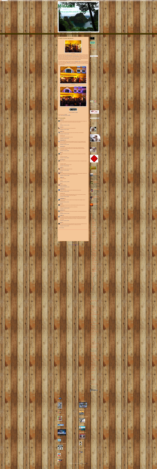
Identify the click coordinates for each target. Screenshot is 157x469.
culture (61, 115)
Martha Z (61, 131)
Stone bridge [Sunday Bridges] (94, 250)
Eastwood (64, 115)
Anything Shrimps (94, 255)
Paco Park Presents (76, 56)
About (63, 33)
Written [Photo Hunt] (94, 226)
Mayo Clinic (91, 376)
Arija (60, 172)
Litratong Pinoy (92, 328)
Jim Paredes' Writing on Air (94, 347)
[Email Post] (69, 114)
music (66, 115)
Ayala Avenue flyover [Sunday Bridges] (94, 237)
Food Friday (92, 321)
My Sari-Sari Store (92, 341)
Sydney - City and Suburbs (63, 185)
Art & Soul (91, 315)
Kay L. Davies (62, 159)
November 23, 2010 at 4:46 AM (64, 150)
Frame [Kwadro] (94, 267)
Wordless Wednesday (93, 325)
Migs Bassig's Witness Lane (94, 346)
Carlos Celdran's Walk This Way (94, 358)
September (93, 275)
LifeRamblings (62, 198)
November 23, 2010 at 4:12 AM (64, 133)
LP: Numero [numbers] (95, 174)
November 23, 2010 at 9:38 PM (64, 196)
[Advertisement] (73, 235)
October (93, 273)
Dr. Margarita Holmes (93, 355)
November (93, 220)
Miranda (66, 6)
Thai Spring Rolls (94, 228)
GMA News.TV (92, 373)
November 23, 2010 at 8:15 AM (64, 165)
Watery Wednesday (92, 320)
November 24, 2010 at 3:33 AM (64, 220)
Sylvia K (61, 119)
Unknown (61, 177)
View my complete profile (93, 49)
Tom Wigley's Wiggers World (94, 331)
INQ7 (91, 374)
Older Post (86, 242)
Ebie (60, 152)
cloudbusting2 (62, 188)
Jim (60, 183)
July (92, 277)
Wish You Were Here (93, 344)
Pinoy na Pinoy (92, 311)
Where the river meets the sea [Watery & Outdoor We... (94, 223)
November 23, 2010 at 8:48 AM (64, 170)
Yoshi (61, 203)
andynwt (81, 463)
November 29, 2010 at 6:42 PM (64, 225)
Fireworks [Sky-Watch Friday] (95, 182)
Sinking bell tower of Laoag (94, 272)
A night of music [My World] (65, 38)
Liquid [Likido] (94, 256)
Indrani (61, 167)
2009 (92, 287)
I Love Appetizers (94, 241)
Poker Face (68, 62)
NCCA (91, 371)
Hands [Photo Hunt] (96, 189)
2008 (92, 288)
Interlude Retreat (92, 364)
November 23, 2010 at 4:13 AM (64, 138)
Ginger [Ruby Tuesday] (93, 248)
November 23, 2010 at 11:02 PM (64, 208)
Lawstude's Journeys (93, 334)
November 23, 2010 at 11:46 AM (64, 175)
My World (69, 115)
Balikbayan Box (92, 368)
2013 (91, 214)
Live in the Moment (68, 33)
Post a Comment (61, 227)
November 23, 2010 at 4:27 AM (64, 144)
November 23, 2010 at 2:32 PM (64, 191)
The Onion (91, 377)
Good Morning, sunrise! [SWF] (94, 253)
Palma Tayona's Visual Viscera (94, 343)
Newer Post (60, 242)
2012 (91, 215)
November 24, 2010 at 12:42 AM (64, 213)
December (93, 219)
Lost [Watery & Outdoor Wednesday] (94, 258)
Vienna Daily (92, 338)
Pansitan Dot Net (92, 367)
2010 (91, 218)
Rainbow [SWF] (94, 227)
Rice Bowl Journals (92, 370)
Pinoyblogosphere (92, 379)
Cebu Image (91, 317)
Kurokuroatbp (92, 337)
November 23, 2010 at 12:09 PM (64, 181)
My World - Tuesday (75, 112)
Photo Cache (62, 146)
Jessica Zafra (92, 352)
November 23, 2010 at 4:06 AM (64, 129)
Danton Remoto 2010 (93, 308)
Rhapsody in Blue (77, 61)
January (93, 285)
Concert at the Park (69, 55)
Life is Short (91, 340)
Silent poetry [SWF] (94, 240)
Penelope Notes (62, 140)
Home (59, 33)
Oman (61, 222)
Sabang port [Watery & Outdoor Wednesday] (94, 232)
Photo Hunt (91, 305)
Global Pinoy (92, 361)
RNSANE (61, 215)
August (93, 276)
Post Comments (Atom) (75, 244)
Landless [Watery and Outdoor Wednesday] (94, 269)
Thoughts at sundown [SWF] (94, 264)
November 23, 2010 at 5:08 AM (64, 157)
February (93, 284)
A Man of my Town (92, 335)
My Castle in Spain (92, 318)
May (92, 280)
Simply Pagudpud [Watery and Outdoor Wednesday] (94, 245)
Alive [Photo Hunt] (94, 262)
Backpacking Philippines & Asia (94, 314)
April (92, 281)
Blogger (87, 463)
